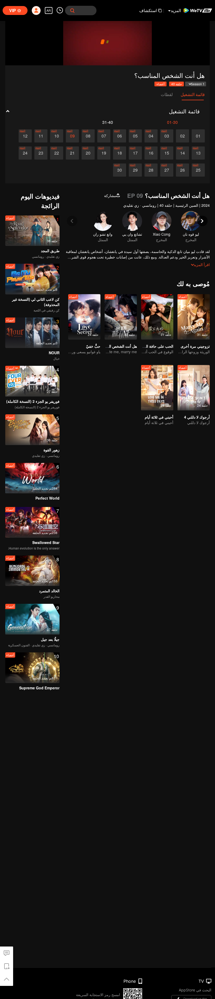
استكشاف (148, 10)
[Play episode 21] (72, 153)
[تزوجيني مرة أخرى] (194, 317)
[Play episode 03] (166, 135)
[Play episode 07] (103, 135)
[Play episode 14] (182, 153)
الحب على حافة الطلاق (155, 346)
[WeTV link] (198, 10)
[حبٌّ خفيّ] (84, 317)
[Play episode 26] (182, 170)
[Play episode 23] (40, 153)
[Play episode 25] (198, 170)
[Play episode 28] (151, 170)
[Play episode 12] (25, 135)
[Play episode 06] (119, 135)
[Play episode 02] (182, 135)
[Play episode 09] (72, 135)
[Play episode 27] (166, 170)
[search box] (72, 10)
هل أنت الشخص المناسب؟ (116, 346)
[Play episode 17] (135, 153)
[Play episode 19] (103, 153)
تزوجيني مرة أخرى (195, 346)
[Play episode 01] (198, 135)
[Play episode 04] (151, 135)
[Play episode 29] (135, 170)
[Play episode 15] (166, 153)
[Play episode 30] (119, 170)
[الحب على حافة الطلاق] (157, 317)
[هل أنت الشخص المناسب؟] (121, 317)
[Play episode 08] (88, 135)
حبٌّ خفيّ (93, 346)
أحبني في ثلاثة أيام (159, 417)
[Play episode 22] (56, 153)
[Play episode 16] (151, 153)
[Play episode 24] (25, 153)
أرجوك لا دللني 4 (197, 417)
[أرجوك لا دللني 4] (194, 387)
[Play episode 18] (119, 153)
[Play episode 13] (198, 153)
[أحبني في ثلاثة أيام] (157, 387)
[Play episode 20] (88, 153)
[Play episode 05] (135, 135)
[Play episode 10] (56, 135)
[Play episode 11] (40, 135)
